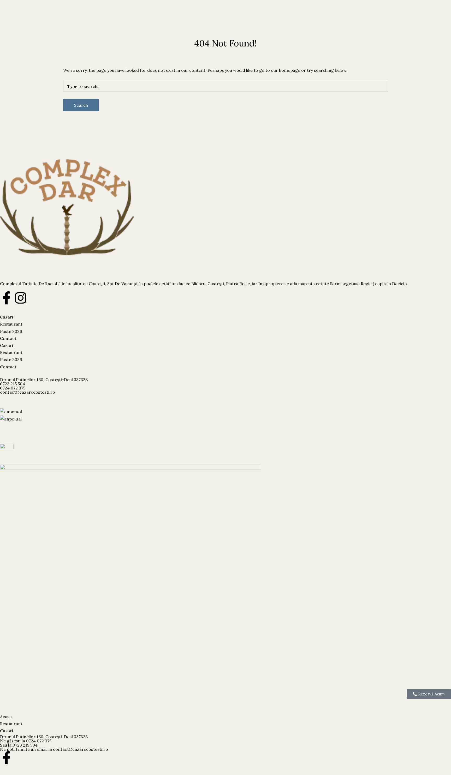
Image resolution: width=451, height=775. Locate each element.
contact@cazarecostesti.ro (27, 392)
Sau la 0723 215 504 (19, 745)
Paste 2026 (49, 23)
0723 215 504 (12, 383)
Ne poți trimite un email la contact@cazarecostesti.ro (54, 749)
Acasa (6, 716)
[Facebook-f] (6, 297)
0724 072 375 (12, 387)
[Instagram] (20, 297)
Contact (69, 23)
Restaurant (25, 23)
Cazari (6, 23)
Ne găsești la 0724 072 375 (25, 740)
